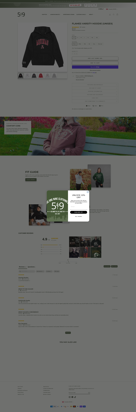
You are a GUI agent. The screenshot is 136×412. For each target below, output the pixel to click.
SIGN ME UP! (78, 212)
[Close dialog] (88, 192)
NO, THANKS (78, 216)
